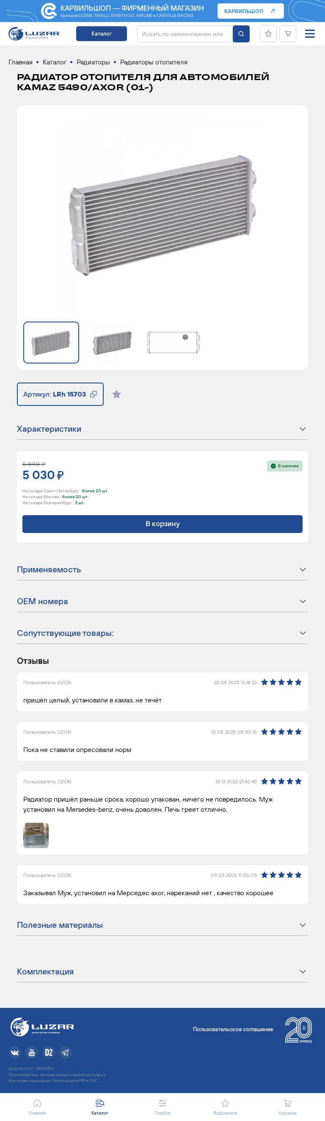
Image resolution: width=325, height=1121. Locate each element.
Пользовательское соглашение (233, 1029)
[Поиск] (241, 33)
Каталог (101, 34)
